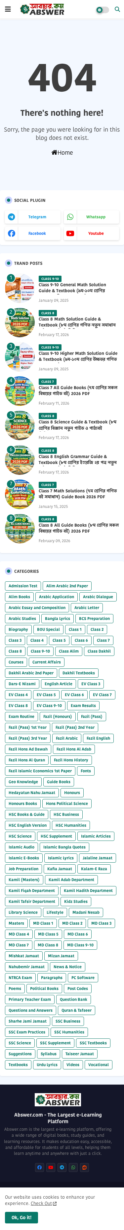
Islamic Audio (21, 847)
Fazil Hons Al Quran (27, 760)
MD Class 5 (48, 934)
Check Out (41, 1203)
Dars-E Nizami (22, 684)
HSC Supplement (56, 836)
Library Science (23, 912)
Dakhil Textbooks (78, 673)
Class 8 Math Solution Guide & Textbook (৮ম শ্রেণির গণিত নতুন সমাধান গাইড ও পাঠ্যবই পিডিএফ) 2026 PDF (77, 325)
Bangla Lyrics (57, 618)
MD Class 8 (48, 945)
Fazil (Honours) (57, 716)
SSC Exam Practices (27, 1032)
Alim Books (19, 597)
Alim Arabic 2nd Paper (67, 586)
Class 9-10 (40, 651)
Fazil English (98, 738)
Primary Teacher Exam (30, 999)
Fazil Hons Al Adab (74, 749)
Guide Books (58, 781)
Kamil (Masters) (24, 879)
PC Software (83, 977)
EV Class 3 (90, 684)
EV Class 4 (18, 694)
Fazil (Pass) (92, 716)
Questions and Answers (31, 1010)
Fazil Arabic (67, 738)
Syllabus (49, 1054)
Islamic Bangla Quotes (64, 847)
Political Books (44, 988)
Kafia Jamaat (59, 869)
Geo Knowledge (23, 781)
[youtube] (50, 1167)
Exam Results (83, 705)
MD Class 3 (101, 923)
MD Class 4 (19, 934)
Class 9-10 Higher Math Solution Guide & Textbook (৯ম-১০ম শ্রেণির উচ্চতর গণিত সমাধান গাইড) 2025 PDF (78, 359)
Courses (16, 662)
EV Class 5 (46, 694)
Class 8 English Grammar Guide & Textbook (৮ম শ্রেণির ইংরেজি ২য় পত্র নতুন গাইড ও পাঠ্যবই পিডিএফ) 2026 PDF (78, 463)
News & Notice (68, 966)
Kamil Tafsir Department (32, 901)
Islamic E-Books (24, 858)
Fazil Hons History (71, 760)
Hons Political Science (67, 803)
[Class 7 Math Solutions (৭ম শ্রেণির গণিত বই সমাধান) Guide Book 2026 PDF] (20, 494)
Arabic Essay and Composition (37, 607)
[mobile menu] (8, 9)
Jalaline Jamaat (97, 858)
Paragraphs (51, 977)
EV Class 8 (18, 705)
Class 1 (75, 629)
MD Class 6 (77, 934)
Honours (72, 792)
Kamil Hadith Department (88, 890)
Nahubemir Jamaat (27, 966)
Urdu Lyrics (47, 1064)
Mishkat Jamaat (24, 956)
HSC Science (20, 836)
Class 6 (81, 640)
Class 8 (15, 651)
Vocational (98, 1064)
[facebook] (39, 1167)
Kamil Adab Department (71, 879)
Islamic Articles (96, 836)
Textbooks (18, 1064)
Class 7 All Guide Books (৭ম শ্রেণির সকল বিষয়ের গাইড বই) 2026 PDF (78, 391)
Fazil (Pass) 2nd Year (75, 727)
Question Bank (73, 999)
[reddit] (84, 1167)
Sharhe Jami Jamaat (28, 1021)
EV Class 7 (102, 694)
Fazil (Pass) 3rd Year (28, 738)
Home (65, 152)
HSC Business (66, 814)
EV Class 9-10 (49, 705)
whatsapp (95, 217)
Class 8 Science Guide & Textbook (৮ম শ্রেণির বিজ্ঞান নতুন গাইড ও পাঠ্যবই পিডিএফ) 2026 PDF (77, 428)
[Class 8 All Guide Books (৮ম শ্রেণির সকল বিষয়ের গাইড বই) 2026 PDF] (20, 528)
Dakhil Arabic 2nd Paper (31, 673)
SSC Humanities (69, 1032)
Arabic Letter (86, 607)
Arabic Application (56, 597)
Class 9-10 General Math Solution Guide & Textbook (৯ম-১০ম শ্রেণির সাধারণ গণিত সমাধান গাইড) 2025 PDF (75, 291)
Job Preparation (23, 869)
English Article (58, 684)
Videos (72, 1064)
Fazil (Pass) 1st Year (28, 727)
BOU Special (48, 629)
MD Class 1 (43, 923)
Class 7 (103, 640)
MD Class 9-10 (80, 945)
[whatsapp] (73, 1167)
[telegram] (62, 1167)
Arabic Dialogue (98, 597)
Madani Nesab (86, 912)
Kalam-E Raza (94, 869)
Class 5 (59, 640)
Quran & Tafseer (77, 1010)
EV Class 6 (74, 694)
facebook (37, 233)
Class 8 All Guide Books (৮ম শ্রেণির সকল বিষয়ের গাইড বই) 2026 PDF (79, 528)
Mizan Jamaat (61, 956)
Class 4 (37, 640)
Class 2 (97, 629)
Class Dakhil (99, 651)
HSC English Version (28, 825)
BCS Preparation (94, 618)
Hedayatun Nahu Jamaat (32, 792)
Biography (18, 629)
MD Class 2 (72, 923)
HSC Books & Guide (27, 814)
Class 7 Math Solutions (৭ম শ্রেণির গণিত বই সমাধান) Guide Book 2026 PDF (78, 494)
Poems (15, 988)
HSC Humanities (71, 825)
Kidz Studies (76, 901)
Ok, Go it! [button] (21, 1217)
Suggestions (20, 1054)
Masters (16, 923)
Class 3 (15, 640)
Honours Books (23, 803)
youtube (96, 233)
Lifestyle (55, 912)
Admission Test (23, 586)
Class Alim (69, 651)
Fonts (86, 771)
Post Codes (77, 988)
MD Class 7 (19, 945)
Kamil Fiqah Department (32, 890)
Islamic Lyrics (61, 858)
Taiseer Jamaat (79, 1054)
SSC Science (20, 1043)
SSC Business (68, 1021)
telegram (37, 217)
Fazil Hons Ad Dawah (28, 749)
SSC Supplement (55, 1043)
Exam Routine (21, 716)
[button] (117, 9)
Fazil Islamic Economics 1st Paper (40, 771)
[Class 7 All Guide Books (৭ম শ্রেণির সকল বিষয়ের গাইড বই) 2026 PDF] (20, 391)
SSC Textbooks (93, 1043)
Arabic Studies (22, 618)
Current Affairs (46, 662)
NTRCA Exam (20, 977)
